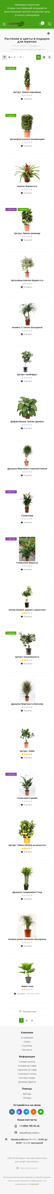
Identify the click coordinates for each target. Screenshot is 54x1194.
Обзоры (27, 1097)
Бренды (27, 1093)
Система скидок (27, 1077)
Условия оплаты (27, 1061)
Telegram (26, 1112)
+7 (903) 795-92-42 (29, 1126)
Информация (27, 1056)
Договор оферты (27, 1081)
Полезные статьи (27, 1073)
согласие (29, 1177)
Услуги (27, 1041)
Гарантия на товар (27, 1069)
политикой (34, 1184)
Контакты (27, 1049)
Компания (27, 1032)
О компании (27, 1037)
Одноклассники (33, 1112)
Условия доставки (27, 1065)
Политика (27, 1045)
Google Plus (41, 1112)
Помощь (27, 1088)
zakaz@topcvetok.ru (29, 1132)
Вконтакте (12, 1112)
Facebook (19, 1112)
